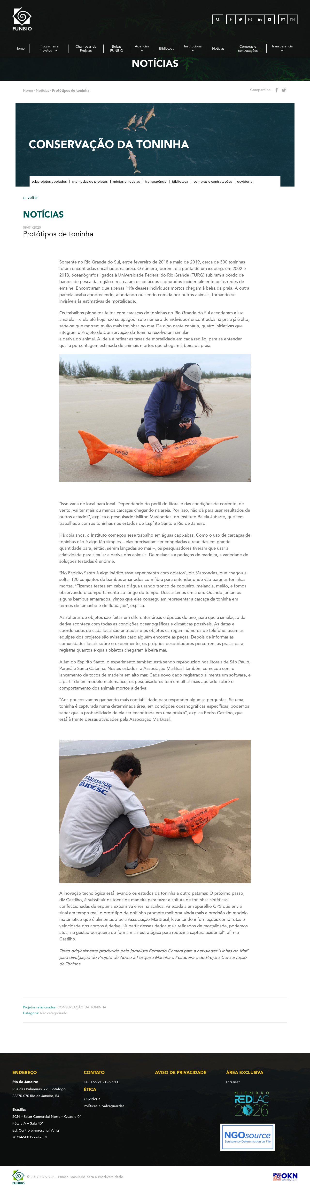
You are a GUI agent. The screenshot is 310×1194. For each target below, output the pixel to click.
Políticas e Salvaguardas (104, 1106)
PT (283, 20)
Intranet (233, 1082)
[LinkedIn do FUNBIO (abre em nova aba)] (260, 19)
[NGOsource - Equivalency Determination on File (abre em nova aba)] (247, 1138)
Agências (142, 46)
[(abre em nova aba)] (247, 1105)
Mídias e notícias (126, 181)
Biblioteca (166, 48)
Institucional (193, 46)
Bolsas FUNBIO (116, 49)
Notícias (218, 48)
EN (292, 20)
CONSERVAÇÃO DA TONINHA (81, 1007)
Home (20, 48)
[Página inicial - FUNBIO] (35, 19)
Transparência (282, 46)
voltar (32, 197)
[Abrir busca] (217, 19)
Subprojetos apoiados (49, 181)
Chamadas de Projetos (86, 49)
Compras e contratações (248, 49)
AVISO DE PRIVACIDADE (180, 1072)
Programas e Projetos (49, 48)
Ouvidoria (244, 181)
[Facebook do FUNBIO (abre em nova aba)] (231, 19)
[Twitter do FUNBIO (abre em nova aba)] (241, 19)
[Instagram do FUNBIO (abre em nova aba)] (250, 19)
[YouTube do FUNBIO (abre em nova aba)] (270, 19)
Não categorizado (53, 1013)
